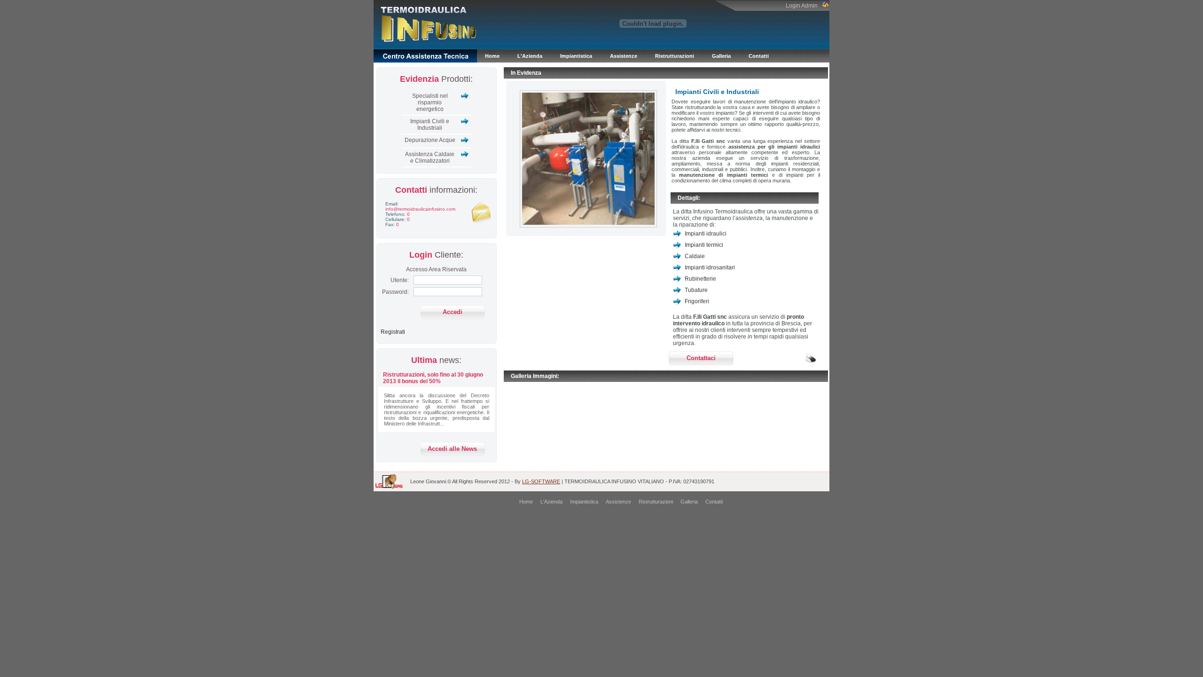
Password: (395, 292)
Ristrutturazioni (674, 56)
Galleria (721, 56)
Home (492, 56)
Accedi (452, 311)
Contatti (759, 56)
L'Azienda (529, 56)
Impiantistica (576, 56)
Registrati (393, 332)
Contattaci (701, 358)
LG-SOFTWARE (541, 481)
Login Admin (804, 5)
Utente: (400, 280)
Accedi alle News (452, 448)
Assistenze (623, 56)
